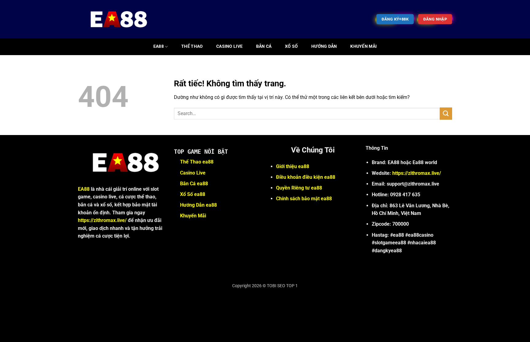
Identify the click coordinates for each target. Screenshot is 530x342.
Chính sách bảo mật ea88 (304, 198)
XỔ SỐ (291, 46)
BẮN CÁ (264, 46)
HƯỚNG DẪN (324, 46)
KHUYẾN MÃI (363, 46)
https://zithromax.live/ (102, 220)
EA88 (158, 46)
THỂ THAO (192, 46)
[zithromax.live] (115, 19)
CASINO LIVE (229, 46)
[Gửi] (446, 113)
